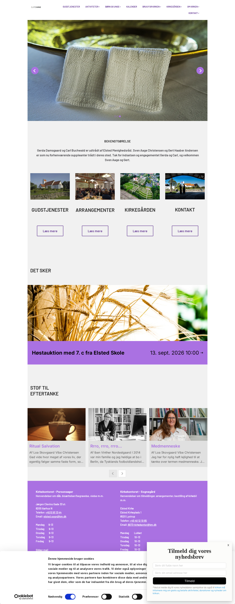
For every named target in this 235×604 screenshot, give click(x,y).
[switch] (106, 597)
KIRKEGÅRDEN (173, 6)
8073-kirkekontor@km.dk (142, 524)
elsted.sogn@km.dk (55, 516)
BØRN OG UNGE (112, 6)
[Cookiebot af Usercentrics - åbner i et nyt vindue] (24, 597)
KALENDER (131, 6)
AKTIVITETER (91, 6)
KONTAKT (193, 13)
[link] (92, 7)
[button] (50, 231)
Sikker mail (42, 550)
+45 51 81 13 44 (54, 512)
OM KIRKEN (192, 6)
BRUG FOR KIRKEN (151, 6)
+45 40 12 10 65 (138, 520)
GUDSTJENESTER (71, 6)
